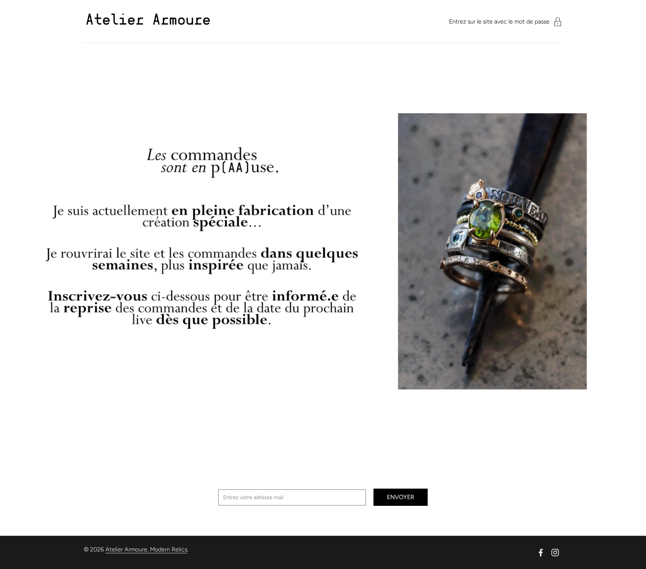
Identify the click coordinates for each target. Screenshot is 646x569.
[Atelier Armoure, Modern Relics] (148, 21)
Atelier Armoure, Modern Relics (146, 549)
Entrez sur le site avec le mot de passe (499, 21)
